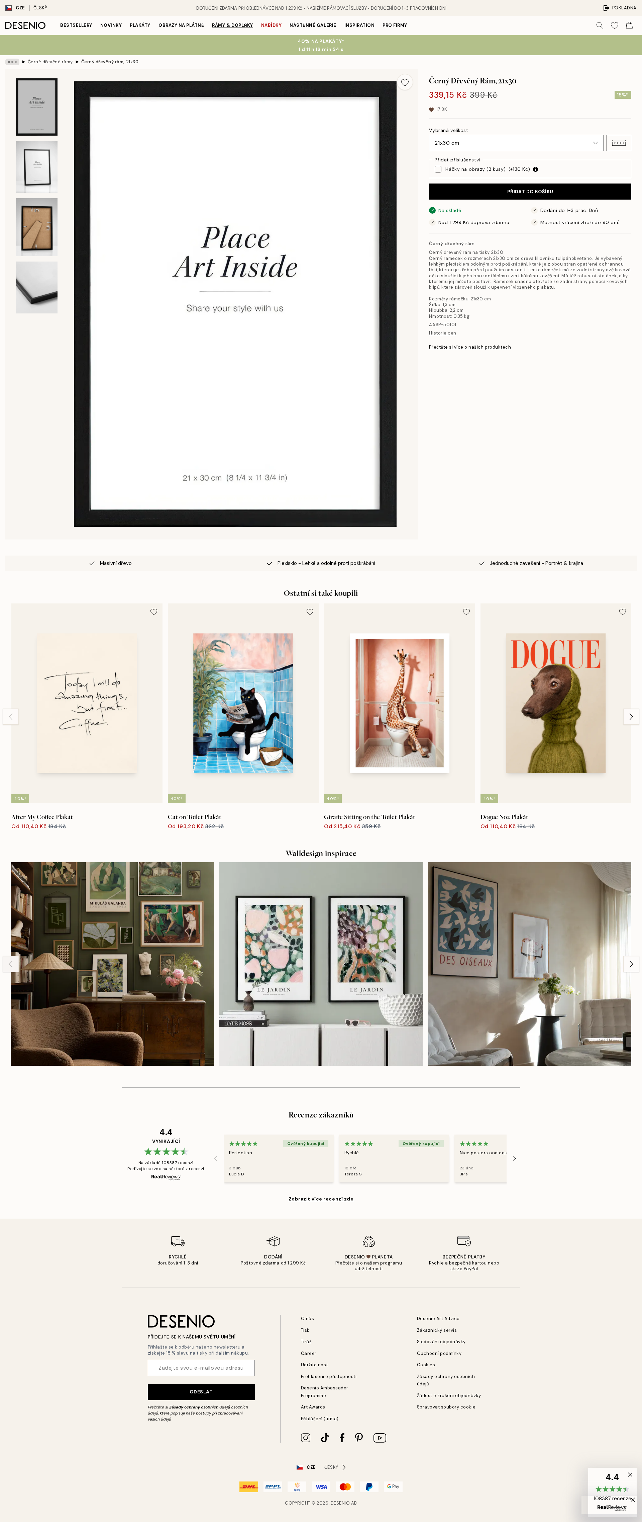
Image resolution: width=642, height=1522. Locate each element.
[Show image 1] (37, 107)
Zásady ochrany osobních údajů (199, 1407)
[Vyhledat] (600, 25)
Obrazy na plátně (181, 25)
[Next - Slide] (631, 717)
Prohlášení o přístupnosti (329, 1376)
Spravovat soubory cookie (446, 1407)
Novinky (111, 25)
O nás (307, 1318)
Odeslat (201, 1392)
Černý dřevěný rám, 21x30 (109, 62)
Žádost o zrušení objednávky (449, 1395)
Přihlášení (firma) (320, 1419)
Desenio (340, 1503)
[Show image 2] (37, 167)
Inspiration (359, 25)
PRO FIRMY (395, 25)
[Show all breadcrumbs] (12, 62)
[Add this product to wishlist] (405, 82)
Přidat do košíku (530, 192)
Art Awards (313, 1407)
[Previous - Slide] (11, 717)
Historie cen (442, 333)
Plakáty (140, 25)
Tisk (305, 1330)
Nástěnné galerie (313, 25)
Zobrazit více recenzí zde (321, 1199)
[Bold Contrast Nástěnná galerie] (529, 964)
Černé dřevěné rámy (50, 62)
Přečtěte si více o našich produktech (470, 347)
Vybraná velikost (448, 130)
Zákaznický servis (437, 1330)
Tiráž (306, 1342)
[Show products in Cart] (629, 25)
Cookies (426, 1365)
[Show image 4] (37, 287)
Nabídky (271, 25)
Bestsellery (76, 25)
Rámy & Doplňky (232, 25)
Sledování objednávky (441, 1342)
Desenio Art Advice (438, 1318)
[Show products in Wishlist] (614, 25)
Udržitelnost (314, 1365)
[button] (619, 143)
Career (309, 1353)
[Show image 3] (37, 227)
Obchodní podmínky (439, 1353)
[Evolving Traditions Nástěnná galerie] (112, 964)
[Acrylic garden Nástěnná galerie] (321, 964)
